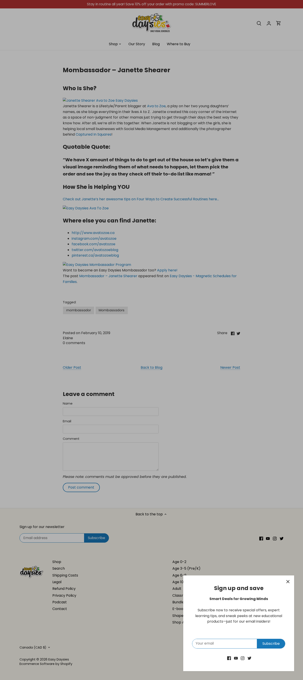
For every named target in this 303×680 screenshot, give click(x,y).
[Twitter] (249, 658)
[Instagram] (242, 658)
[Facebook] (229, 658)
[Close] (288, 581)
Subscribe (271, 643)
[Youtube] (236, 658)
